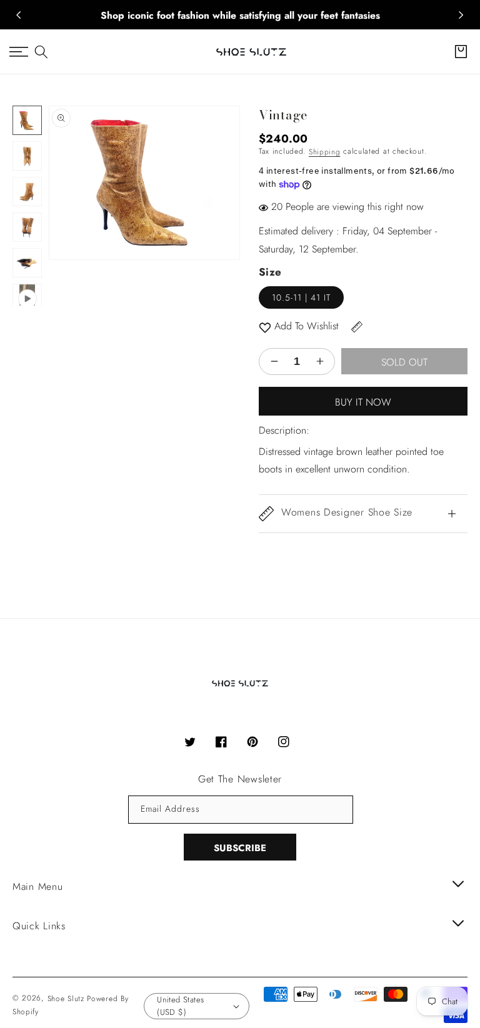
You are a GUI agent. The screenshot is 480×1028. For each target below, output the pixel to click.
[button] (41, 52)
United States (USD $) (180, 1006)
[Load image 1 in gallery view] (27, 120)
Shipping (325, 151)
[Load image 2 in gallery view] (27, 156)
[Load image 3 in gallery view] (27, 191)
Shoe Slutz (66, 998)
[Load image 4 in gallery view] (27, 227)
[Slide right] (461, 14)
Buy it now (363, 402)
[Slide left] (18, 14)
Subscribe (240, 848)
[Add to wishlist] (265, 326)
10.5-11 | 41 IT (301, 297)
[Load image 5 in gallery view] (27, 262)
